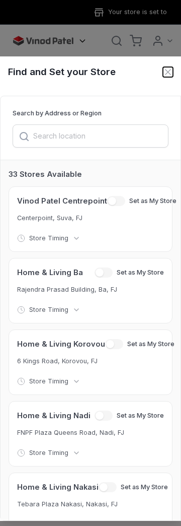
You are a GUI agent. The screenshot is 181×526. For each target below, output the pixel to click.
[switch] (116, 201)
